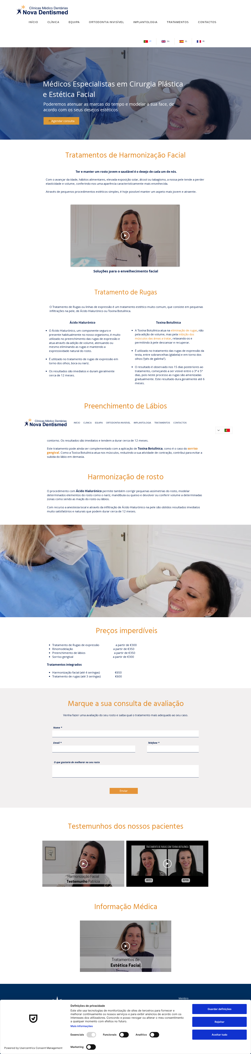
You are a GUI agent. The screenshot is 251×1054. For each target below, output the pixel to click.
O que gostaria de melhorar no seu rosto (77, 762)
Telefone (152, 743)
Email (56, 743)
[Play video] (125, 235)
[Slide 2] (125, 133)
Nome (56, 727)
